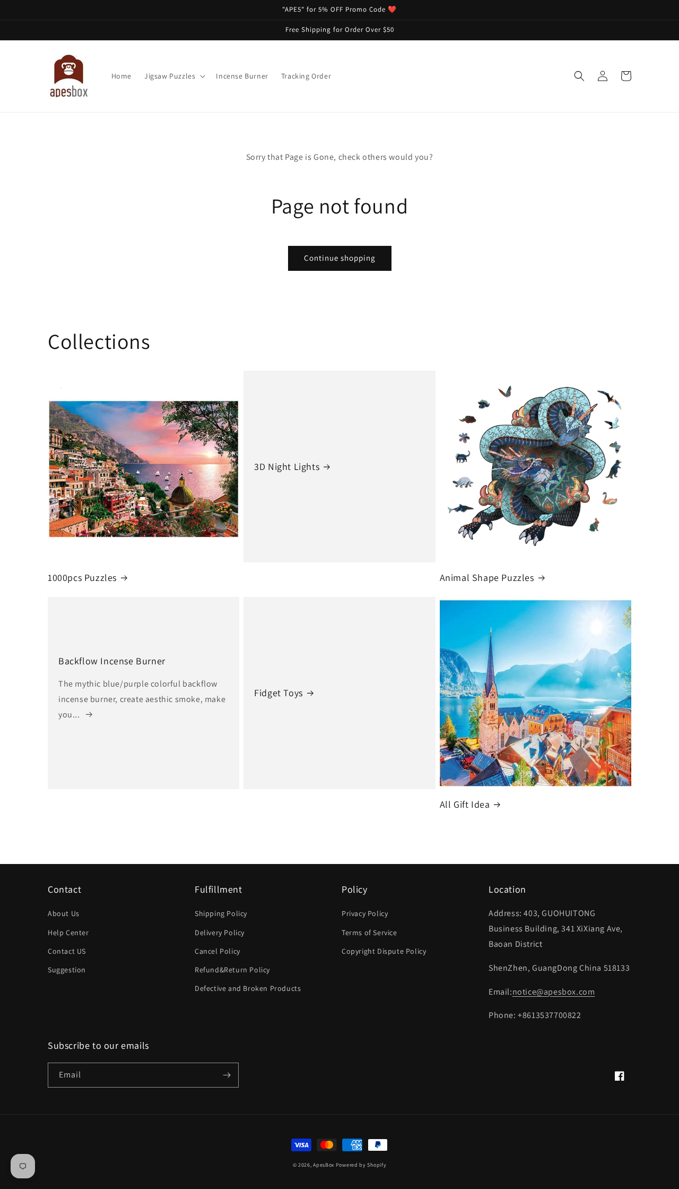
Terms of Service (369, 932)
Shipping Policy (221, 913)
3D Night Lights (286, 466)
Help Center (68, 932)
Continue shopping (340, 258)
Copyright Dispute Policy (384, 951)
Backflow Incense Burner (112, 661)
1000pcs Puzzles (82, 577)
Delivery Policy (220, 932)
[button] (174, 76)
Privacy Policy (365, 913)
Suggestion (67, 969)
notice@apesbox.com (553, 991)
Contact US (67, 951)
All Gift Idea (465, 804)
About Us (64, 913)
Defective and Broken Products (248, 988)
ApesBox (323, 1164)
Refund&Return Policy (232, 969)
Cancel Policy (217, 951)
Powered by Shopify (361, 1164)
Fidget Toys (278, 693)
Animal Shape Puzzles (487, 577)
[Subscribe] (226, 1075)
